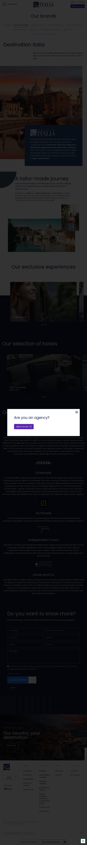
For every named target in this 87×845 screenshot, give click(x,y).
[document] (43, 422)
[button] (76, 412)
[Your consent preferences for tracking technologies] (83, 841)
